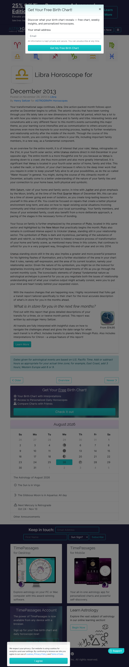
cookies (29, 654)
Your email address (39, 29)
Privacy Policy (40, 654)
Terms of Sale (57, 654)
